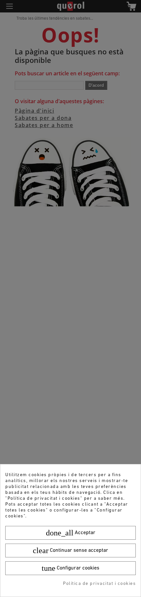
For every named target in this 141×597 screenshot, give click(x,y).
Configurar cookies (70, 568)
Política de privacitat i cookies (99, 583)
